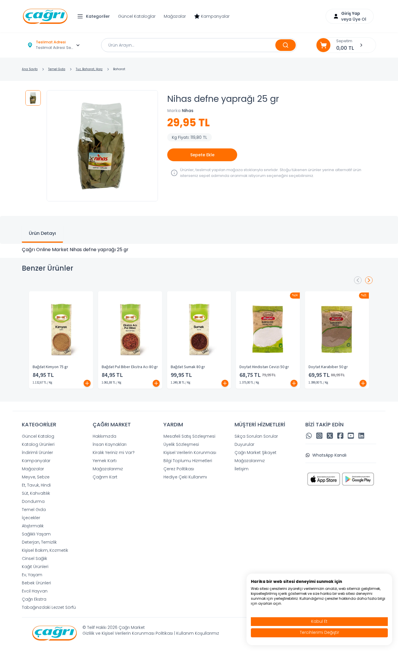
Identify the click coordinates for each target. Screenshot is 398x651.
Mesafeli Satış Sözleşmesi (189, 436)
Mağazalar (175, 16)
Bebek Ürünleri (36, 583)
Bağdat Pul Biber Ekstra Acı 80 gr (130, 367)
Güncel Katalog (38, 436)
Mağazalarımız (108, 469)
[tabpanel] (199, 249)
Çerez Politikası (178, 469)
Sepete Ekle (202, 155)
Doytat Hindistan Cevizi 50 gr (264, 367)
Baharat (119, 69)
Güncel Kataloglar (137, 16)
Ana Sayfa (30, 69)
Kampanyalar (215, 16)
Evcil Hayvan (34, 591)
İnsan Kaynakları (109, 444)
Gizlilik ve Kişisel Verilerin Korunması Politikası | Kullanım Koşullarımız (150, 633)
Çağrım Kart (105, 477)
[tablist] (199, 230)
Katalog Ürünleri (38, 444)
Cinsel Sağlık (34, 558)
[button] (95, 16)
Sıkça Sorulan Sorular (256, 436)
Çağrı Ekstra (34, 599)
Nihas (187, 110)
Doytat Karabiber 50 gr (328, 367)
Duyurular (244, 444)
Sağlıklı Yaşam (36, 534)
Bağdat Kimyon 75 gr (50, 367)
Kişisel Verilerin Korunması (189, 452)
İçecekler (31, 518)
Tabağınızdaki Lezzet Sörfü (49, 607)
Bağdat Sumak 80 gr (188, 367)
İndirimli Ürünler (37, 452)
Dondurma (33, 501)
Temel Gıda (56, 69)
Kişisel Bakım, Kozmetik (45, 550)
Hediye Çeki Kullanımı (185, 477)
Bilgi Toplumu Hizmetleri (187, 461)
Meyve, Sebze (36, 477)
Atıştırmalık (33, 526)
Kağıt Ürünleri (35, 567)
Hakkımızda (104, 436)
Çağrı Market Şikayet (256, 452)
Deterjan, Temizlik (39, 542)
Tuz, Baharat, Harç (89, 69)
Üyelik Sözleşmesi (181, 444)
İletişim (242, 469)
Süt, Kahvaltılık (36, 493)
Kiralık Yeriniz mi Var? (114, 452)
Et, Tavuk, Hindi (36, 485)
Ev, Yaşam (32, 575)
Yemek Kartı (105, 461)
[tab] (42, 234)
